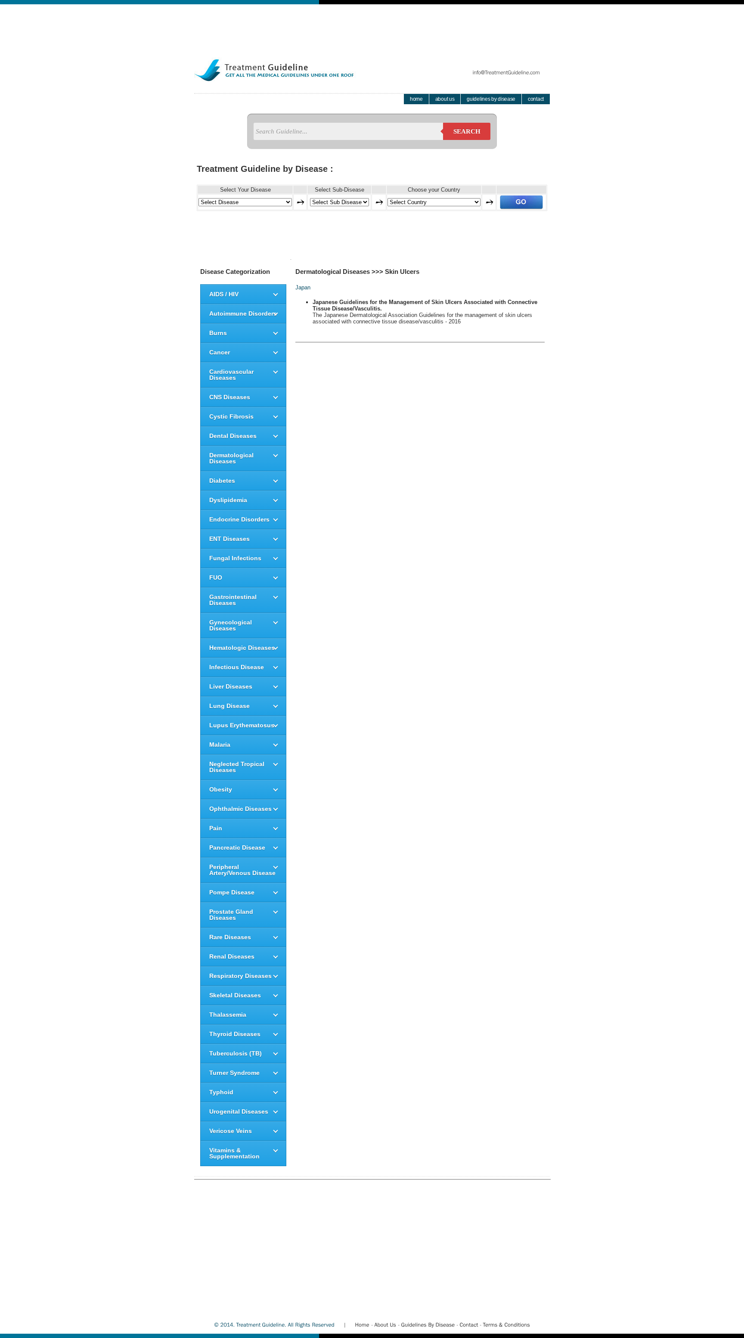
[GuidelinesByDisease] (428, 1324)
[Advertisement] (372, 23)
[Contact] (468, 1324)
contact (536, 99)
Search (466, 131)
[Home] (362, 1324)
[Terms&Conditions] (506, 1324)
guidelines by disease (491, 99)
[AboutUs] (385, 1324)
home (416, 99)
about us (445, 99)
